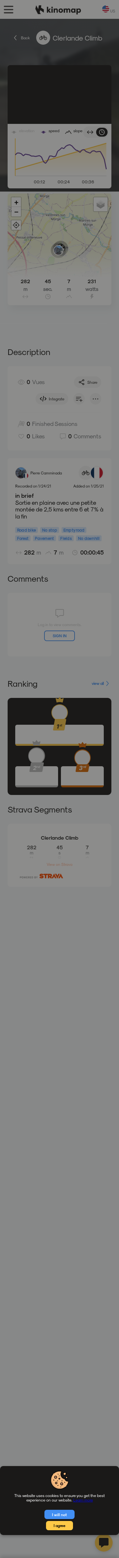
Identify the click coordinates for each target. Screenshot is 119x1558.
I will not (59, 1514)
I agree (59, 1525)
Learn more (83, 1500)
